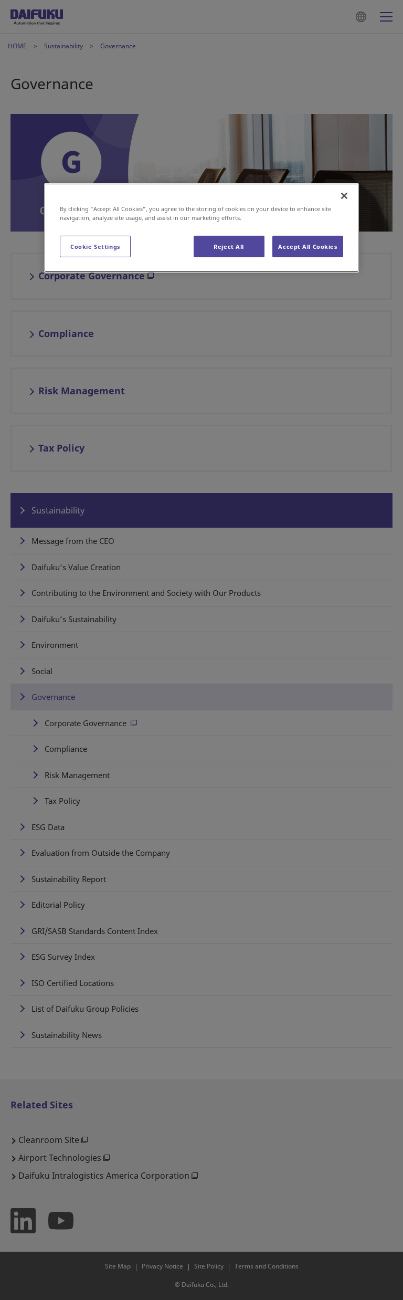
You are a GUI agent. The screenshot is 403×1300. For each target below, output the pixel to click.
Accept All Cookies (307, 246)
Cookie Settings (95, 246)
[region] (201, 227)
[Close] (344, 195)
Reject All (229, 246)
